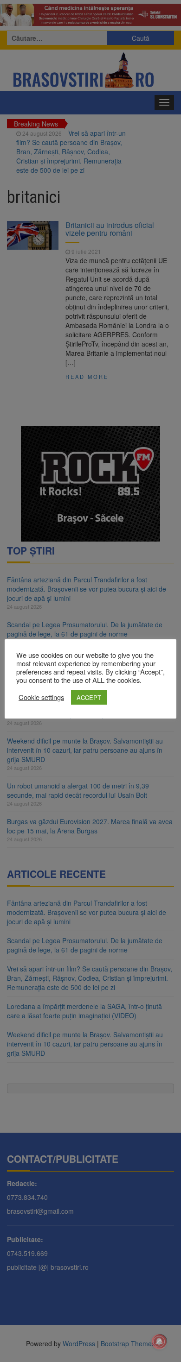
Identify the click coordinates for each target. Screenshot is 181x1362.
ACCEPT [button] (89, 697)
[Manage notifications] (159, 1341)
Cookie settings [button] (41, 697)
